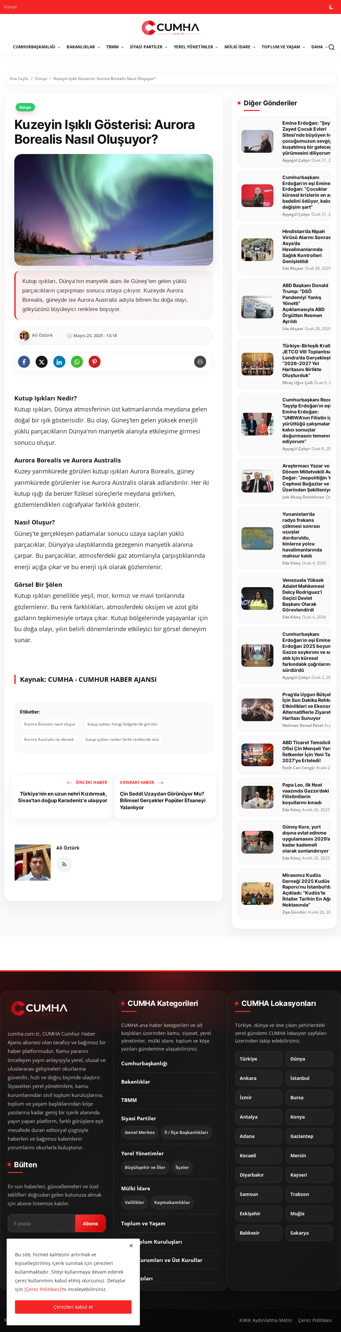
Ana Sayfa (19, 78)
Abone (90, 1223)
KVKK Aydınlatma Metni (265, 1320)
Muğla (297, 1214)
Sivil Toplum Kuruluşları (151, 1241)
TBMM (129, 1100)
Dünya (41, 78)
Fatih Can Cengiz (298, 768)
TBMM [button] (112, 47)
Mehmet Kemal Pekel (302, 725)
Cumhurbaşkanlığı (144, 1063)
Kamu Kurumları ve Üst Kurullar (161, 1260)
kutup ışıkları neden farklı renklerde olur (122, 739)
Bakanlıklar (135, 1081)
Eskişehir (250, 1214)
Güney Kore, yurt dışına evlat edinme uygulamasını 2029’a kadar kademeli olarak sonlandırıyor (306, 839)
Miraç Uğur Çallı (297, 382)
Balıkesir (249, 1233)
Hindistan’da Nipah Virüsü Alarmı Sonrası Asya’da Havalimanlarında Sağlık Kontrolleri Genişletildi (307, 246)
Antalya (248, 1117)
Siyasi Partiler (138, 1118)
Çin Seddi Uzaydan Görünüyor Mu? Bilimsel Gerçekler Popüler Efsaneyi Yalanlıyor (162, 801)
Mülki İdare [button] (237, 47)
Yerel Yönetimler (142, 1153)
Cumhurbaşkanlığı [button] (34, 47)
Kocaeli (248, 1156)
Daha (317, 47)
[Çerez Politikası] (42, 1289)
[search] (331, 47)
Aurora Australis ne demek (49, 739)
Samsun (249, 1194)
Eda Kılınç (291, 563)
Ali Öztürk (68, 848)
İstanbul (299, 1078)
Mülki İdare (135, 1188)
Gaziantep (301, 1136)
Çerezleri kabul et (73, 1307)
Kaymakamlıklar (172, 1202)
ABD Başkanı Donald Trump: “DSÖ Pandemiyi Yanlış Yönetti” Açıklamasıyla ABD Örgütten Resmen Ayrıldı (305, 303)
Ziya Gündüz (294, 912)
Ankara (248, 1078)
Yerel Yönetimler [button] (193, 47)
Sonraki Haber (138, 782)
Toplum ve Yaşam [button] (281, 47)
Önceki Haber (91, 782)
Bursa (296, 1098)
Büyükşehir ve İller (145, 1167)
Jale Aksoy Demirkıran (303, 497)
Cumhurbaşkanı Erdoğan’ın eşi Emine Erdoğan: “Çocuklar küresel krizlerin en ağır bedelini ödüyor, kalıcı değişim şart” (309, 192)
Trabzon (299, 1194)
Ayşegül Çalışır (296, 160)
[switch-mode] (332, 7)
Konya (297, 1117)
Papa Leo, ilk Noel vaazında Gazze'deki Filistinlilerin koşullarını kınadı (305, 794)
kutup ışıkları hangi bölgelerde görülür (123, 724)
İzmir (246, 1098)
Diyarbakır (252, 1175)
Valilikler (134, 1202)
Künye (10, 7)
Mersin (298, 1156)
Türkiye (248, 1059)
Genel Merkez (140, 1132)
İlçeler (182, 1167)
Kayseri (298, 1175)
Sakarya (299, 1233)
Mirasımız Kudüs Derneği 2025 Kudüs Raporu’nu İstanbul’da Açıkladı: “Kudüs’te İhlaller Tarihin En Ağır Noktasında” (307, 890)
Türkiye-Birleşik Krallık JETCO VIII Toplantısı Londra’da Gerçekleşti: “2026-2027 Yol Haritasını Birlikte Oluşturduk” (308, 360)
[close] (131, 1245)
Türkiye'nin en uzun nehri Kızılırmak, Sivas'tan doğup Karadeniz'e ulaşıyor (62, 797)
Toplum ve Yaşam (143, 1223)
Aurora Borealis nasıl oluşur (50, 724)
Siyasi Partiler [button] (146, 47)
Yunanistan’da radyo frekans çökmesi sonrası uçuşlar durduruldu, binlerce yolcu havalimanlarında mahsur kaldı (302, 534)
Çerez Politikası (315, 1320)
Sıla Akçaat (292, 268)
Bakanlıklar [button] (81, 47)
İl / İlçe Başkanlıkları (186, 1132)
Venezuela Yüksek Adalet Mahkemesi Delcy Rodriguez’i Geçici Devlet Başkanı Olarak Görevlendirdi (303, 595)
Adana (247, 1136)
